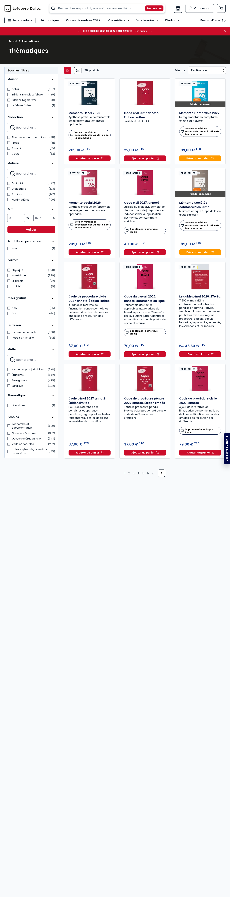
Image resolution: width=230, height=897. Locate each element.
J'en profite (141, 31)
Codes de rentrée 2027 (83, 20)
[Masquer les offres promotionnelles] (226, 31)
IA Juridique (50, 20)
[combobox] (107, 8)
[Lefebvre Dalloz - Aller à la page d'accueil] (22, 8)
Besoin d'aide (210, 20)
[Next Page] (161, 473)
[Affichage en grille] (67, 70)
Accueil (13, 41)
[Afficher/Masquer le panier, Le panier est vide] (221, 8)
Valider (31, 229)
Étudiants (172, 20)
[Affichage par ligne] (77, 70)
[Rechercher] (152, 8)
